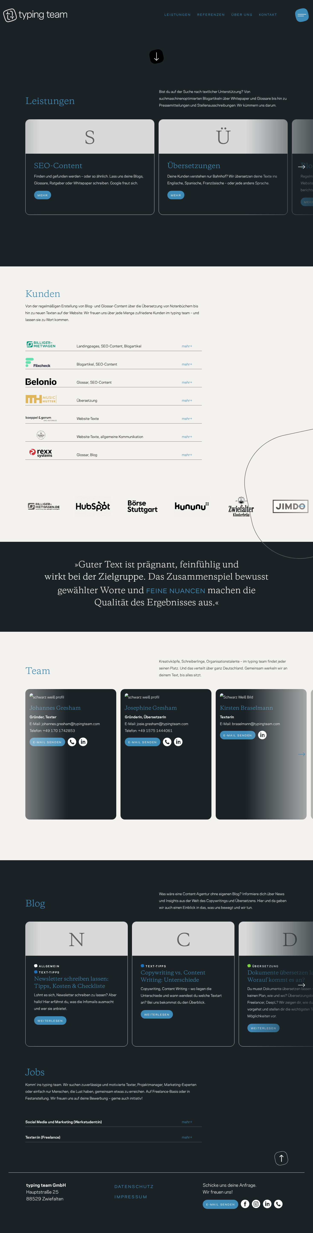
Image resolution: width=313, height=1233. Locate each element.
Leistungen (177, 14)
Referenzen (211, 14)
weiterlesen (50, 1020)
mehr (42, 194)
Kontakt (268, 14)
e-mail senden (47, 741)
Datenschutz (134, 1185)
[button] (301, 167)
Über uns (242, 14)
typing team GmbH (46, 1184)
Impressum (130, 1196)
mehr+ (187, 345)
